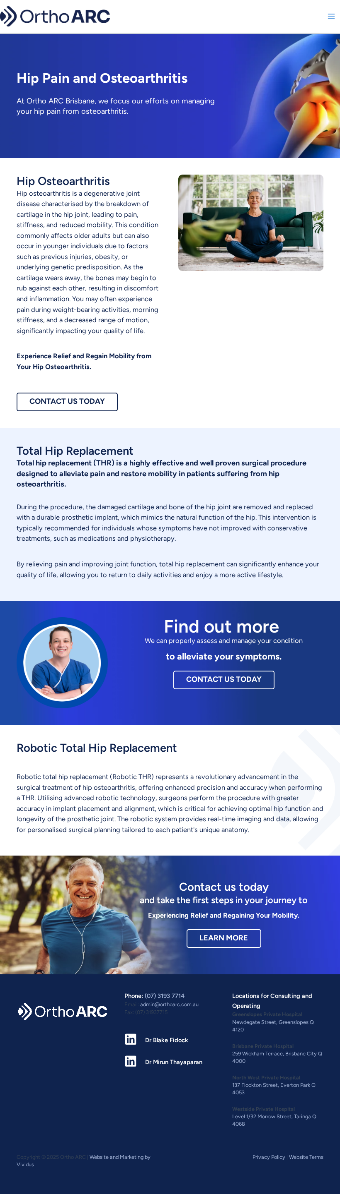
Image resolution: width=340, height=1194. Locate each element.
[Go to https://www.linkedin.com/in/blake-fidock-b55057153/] (170, 1040)
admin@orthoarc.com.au (169, 1004)
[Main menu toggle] (331, 16)
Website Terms (306, 1157)
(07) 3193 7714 (165, 996)
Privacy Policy (269, 1157)
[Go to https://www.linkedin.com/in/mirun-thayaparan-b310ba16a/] (170, 1062)
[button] (67, 402)
